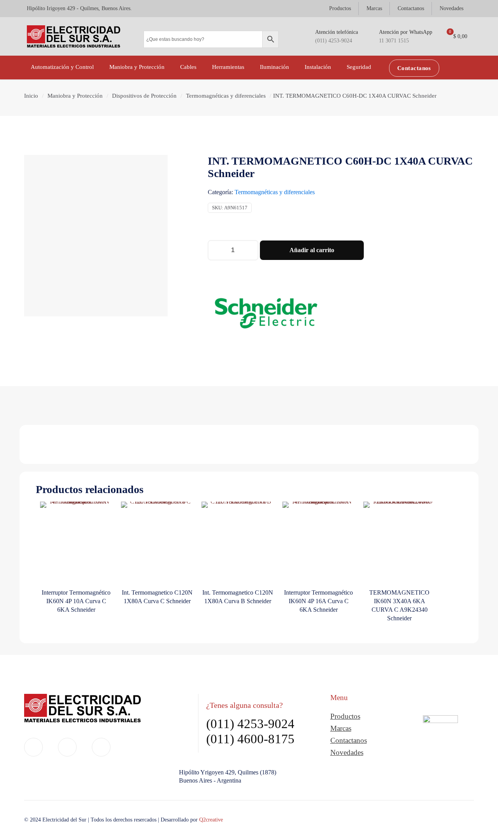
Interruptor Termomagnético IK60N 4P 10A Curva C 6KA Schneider (76, 601)
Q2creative (211, 820)
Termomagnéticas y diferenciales (226, 96)
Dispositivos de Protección (144, 96)
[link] (440, 739)
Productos (345, 716)
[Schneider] (266, 315)
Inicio (31, 96)
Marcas (340, 728)
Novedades (346, 752)
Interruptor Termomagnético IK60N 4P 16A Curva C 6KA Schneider (318, 601)
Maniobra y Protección (75, 96)
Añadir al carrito (311, 250)
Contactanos (348, 740)
